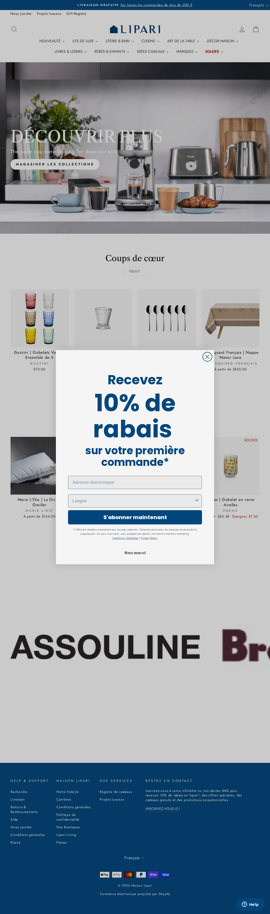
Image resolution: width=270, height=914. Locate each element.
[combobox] (133, 501)
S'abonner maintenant (135, 517)
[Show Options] (197, 501)
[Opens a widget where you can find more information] (250, 904)
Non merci (135, 552)
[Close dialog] (207, 356)
